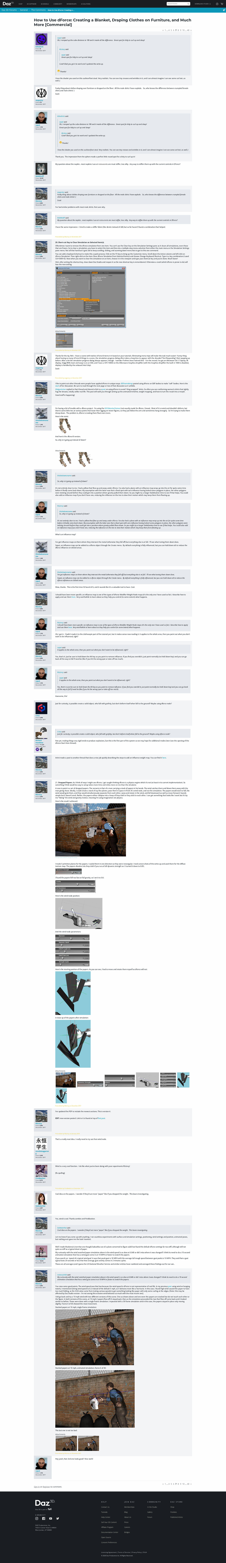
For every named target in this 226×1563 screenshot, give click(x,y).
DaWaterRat (40, 1206)
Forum (149, 1517)
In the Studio (152, 1507)
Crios (38, 715)
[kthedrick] (43, 39)
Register (46, 1486)
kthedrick (39, 47)
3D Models (45, 4)
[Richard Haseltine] (43, 733)
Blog (125, 1512)
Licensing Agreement (108, 1552)
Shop (20, 4)
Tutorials (104, 1512)
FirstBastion (40, 1178)
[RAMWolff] (43, 169)
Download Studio (202, 4)
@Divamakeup (127, 383)
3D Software (31, 4)
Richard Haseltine (39, 741)
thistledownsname (64, 475)
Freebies (173, 1512)
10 (183, 30)
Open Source (106, 1537)
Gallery (149, 1512)
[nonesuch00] (43, 1252)
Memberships (72, 4)
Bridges (127, 1532)
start (57, 386)
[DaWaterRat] (43, 1199)
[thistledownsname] (43, 413)
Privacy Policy (136, 1552)
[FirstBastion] (43, 1171)
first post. (101, 1118)
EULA (145, 1552)
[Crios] (43, 708)
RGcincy (62, 49)
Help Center (105, 1517)
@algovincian (60, 389)
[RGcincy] (43, 194)
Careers (127, 1527)
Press (126, 1522)
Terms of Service (124, 1552)
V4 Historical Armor (112, 408)
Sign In (37, 1486)
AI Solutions (86, 4)
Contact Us (105, 1507)
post (103, 389)
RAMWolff (40, 176)
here (73, 597)
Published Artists (176, 1517)
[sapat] (43, 118)
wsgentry (39, 100)
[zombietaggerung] (43, 1144)
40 (188, 30)
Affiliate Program (107, 1527)
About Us (127, 1517)
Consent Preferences (109, 1542)
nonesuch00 (40, 1259)
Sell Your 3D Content (109, 1522)
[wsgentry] (43, 93)
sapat (59, 38)
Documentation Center (109, 1532)
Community (57, 4)
